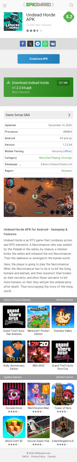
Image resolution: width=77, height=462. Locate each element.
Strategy (66, 157)
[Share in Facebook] (23, 44)
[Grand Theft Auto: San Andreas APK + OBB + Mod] (14, 317)
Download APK (39, 58)
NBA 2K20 (38, 365)
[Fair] (31, 30)
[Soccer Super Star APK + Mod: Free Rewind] (38, 427)
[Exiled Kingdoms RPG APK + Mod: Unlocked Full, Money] (63, 427)
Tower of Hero (62, 408)
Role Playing (53, 157)
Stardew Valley (63, 330)
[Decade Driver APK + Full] (14, 394)
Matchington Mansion (38, 408)
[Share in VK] (53, 44)
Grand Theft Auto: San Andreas (14, 332)
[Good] (34, 30)
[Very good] (38, 30)
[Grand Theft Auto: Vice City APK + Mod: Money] (63, 351)
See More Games (64, 300)
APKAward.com (39, 4)
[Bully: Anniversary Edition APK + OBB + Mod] (14, 351)
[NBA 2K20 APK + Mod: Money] (38, 351)
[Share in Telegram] (38, 44)
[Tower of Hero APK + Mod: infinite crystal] (63, 394)
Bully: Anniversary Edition (14, 367)
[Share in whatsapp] (45, 44)
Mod (41, 157)
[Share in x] (30, 44)
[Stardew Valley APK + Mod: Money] (63, 317)
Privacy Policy (38, 456)
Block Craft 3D (14, 440)
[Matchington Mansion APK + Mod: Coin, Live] (38, 394)
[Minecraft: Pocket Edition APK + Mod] (38, 317)
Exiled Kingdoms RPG (63, 440)
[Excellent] (41, 30)
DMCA (25, 456)
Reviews (67, 170)
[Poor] (28, 30)
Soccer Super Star (38, 440)
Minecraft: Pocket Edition (38, 332)
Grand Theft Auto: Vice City (63, 367)
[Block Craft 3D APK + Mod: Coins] (14, 427)
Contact (52, 456)
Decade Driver (14, 408)
